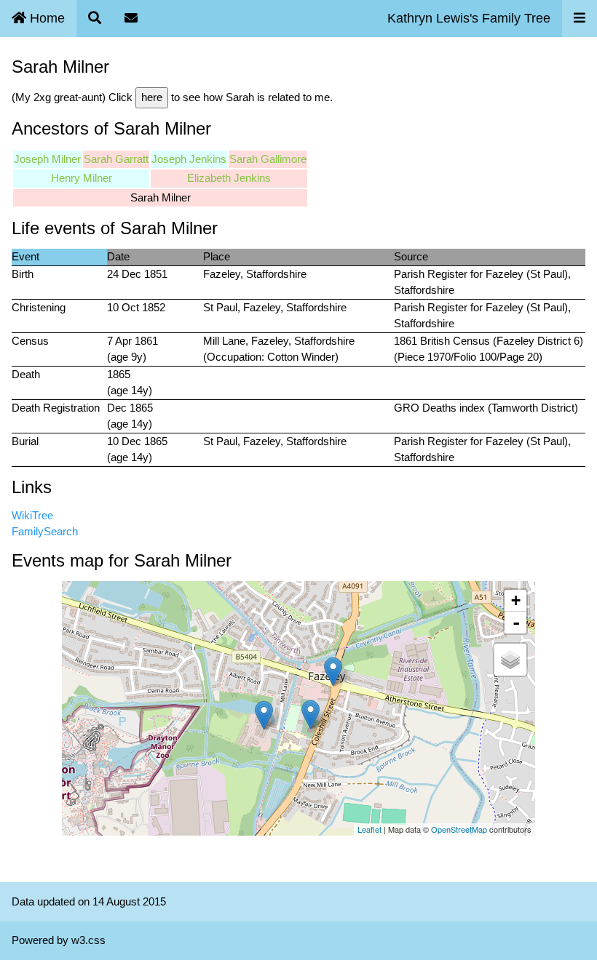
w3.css (88, 940)
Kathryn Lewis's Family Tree (468, 18)
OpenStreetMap (459, 829)
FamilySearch (45, 531)
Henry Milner (81, 178)
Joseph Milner (47, 159)
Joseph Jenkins (188, 159)
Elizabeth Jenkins (229, 178)
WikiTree (32, 515)
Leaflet (369, 829)
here (151, 97)
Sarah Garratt (116, 159)
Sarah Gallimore (268, 159)
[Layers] (510, 660)
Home (45, 18)
